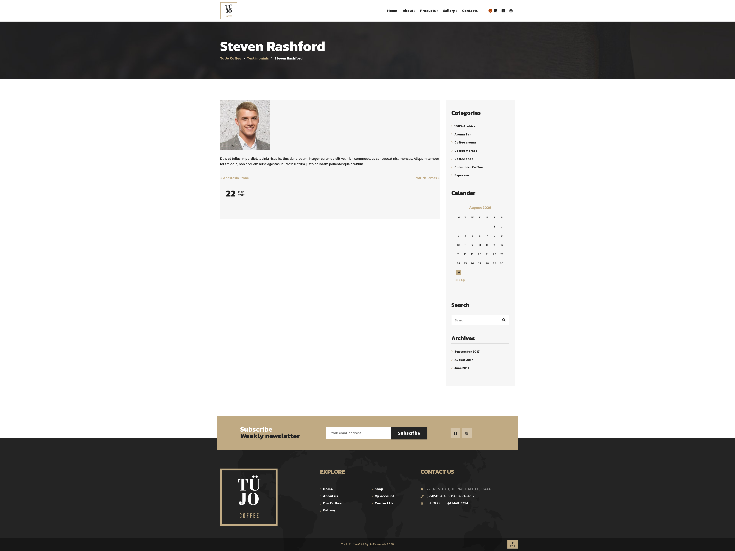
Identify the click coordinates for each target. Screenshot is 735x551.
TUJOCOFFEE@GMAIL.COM (447, 503)
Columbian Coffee (468, 167)
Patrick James (427, 177)
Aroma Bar (462, 134)
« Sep (460, 279)
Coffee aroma (465, 142)
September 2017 (467, 351)
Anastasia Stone (234, 177)
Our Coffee (332, 503)
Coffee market (465, 150)
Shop (379, 488)
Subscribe (409, 433)
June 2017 (461, 367)
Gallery (329, 510)
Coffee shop (464, 158)
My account (384, 496)
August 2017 (463, 359)
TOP (512, 546)
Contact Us (384, 503)
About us (330, 496)
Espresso (461, 175)
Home (328, 488)
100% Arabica (464, 126)
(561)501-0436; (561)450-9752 (450, 496)
